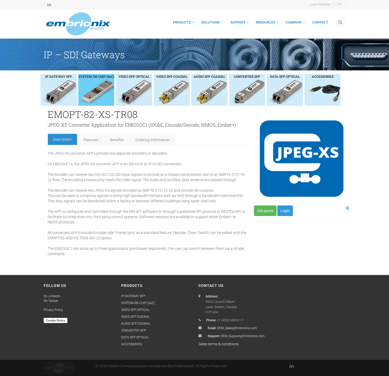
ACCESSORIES (131, 344)
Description (62, 139)
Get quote (265, 211)
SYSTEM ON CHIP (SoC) (138, 303)
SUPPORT (238, 22)
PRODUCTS (182, 22)
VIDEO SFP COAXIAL (135, 317)
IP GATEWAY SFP (133, 296)
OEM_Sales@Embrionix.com (237, 328)
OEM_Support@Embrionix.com (243, 336)
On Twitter (51, 301)
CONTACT (320, 22)
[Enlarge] (347, 208)
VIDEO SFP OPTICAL (135, 310)
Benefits (117, 140)
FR (340, 4)
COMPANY (294, 22)
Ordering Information (152, 140)
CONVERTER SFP (133, 330)
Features (91, 140)
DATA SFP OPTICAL (135, 337)
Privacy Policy (53, 310)
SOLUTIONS (211, 22)
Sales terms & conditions (218, 344)
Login (285, 211)
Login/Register (320, 4)
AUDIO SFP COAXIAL (135, 323)
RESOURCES (266, 22)
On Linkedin (52, 296)
